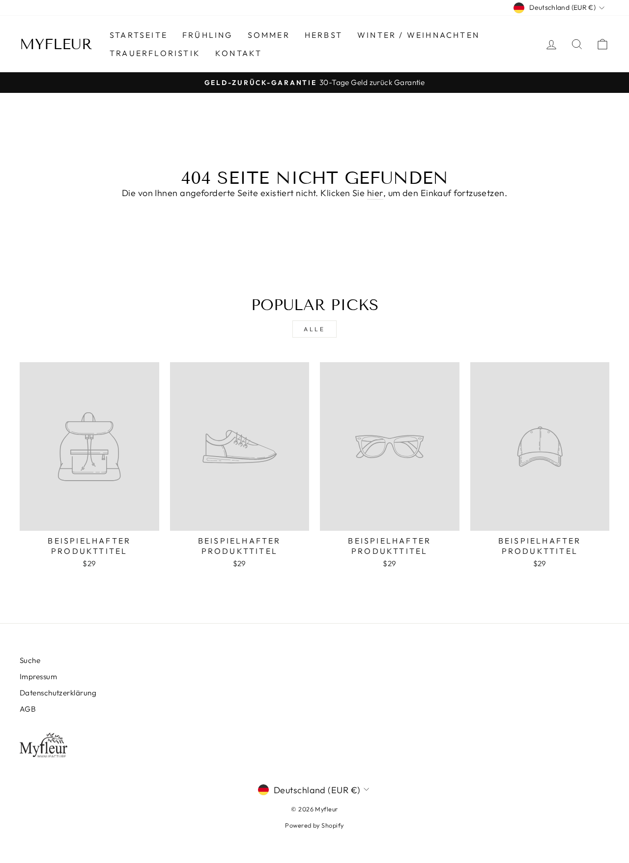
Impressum (38, 676)
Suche (30, 660)
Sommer (269, 35)
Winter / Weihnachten (418, 35)
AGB (28, 709)
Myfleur (56, 44)
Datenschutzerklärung (58, 692)
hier (375, 193)
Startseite (139, 35)
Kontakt (238, 53)
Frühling (207, 35)
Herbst (324, 35)
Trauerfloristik (155, 53)
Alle (314, 329)
